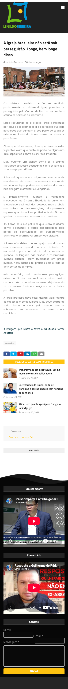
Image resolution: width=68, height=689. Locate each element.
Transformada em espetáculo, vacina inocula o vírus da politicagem (39, 372)
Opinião (9, 343)
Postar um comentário (21, 437)
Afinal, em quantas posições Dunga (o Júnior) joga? (40, 406)
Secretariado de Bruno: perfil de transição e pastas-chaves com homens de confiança (41, 389)
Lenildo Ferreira (14, 62)
